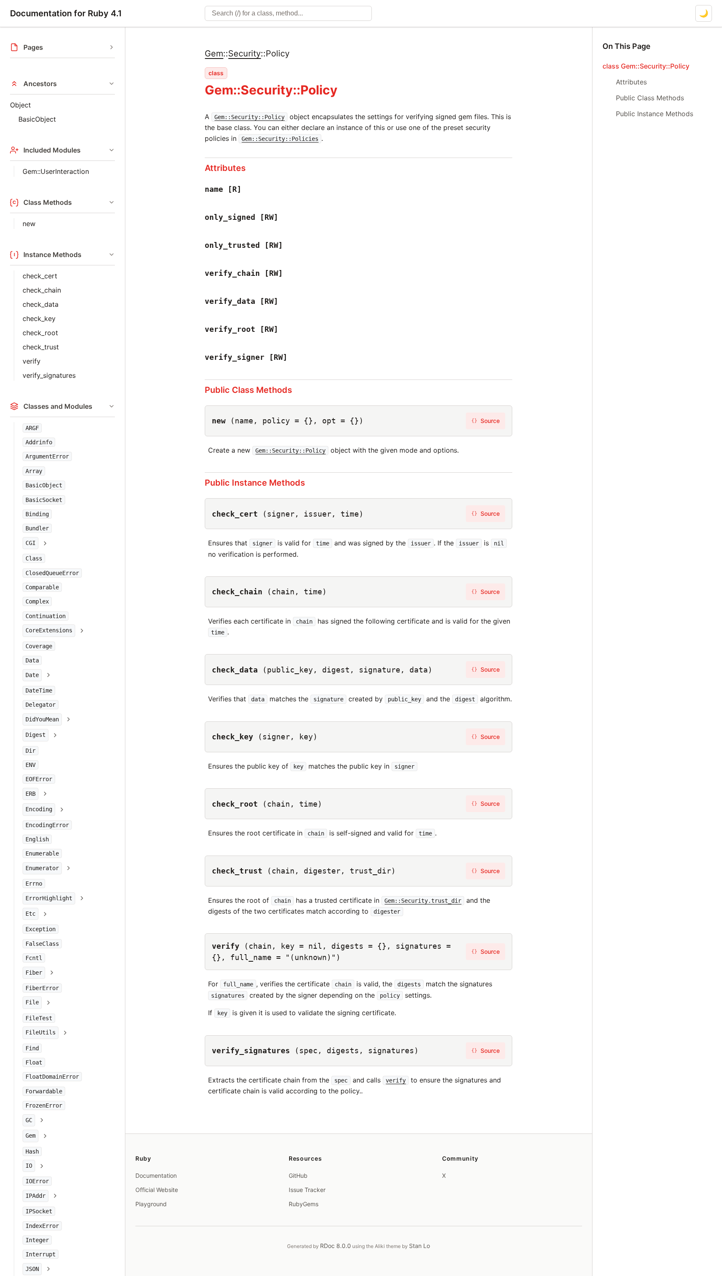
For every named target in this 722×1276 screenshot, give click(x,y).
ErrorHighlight (48, 898)
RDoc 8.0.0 (335, 1245)
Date (32, 675)
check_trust (41, 347)
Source (485, 420)
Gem (30, 1136)
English (37, 839)
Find (32, 1048)
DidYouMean (42, 719)
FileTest (38, 1018)
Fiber (33, 972)
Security (244, 53)
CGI (30, 543)
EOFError (38, 779)
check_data (40, 304)
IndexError (42, 1226)
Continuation (45, 616)
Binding (37, 514)
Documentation (156, 1175)
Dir (30, 750)
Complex (37, 602)
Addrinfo (38, 442)
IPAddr (35, 1195)
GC (28, 1120)
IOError (37, 1181)
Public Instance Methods (255, 483)
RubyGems (303, 1203)
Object (20, 105)
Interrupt (40, 1254)
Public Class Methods (248, 390)
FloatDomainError (52, 1077)
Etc (30, 913)
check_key (39, 318)
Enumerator (42, 868)
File (32, 1002)
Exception (40, 929)
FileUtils (40, 1032)
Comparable (42, 587)
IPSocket (38, 1211)
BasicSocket (43, 500)
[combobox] (288, 13)
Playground (151, 1203)
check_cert (40, 276)
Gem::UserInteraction (56, 171)
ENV (30, 765)
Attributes (225, 168)
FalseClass (42, 943)
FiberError (42, 988)
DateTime (38, 690)
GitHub (298, 1175)
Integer (37, 1240)
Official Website (156, 1189)
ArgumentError (47, 456)
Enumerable (42, 854)
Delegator (40, 705)
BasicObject (37, 119)
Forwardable (43, 1091)
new (29, 223)
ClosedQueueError (52, 573)
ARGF (32, 428)
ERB (30, 793)
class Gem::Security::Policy (646, 66)
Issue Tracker (307, 1189)
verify (32, 361)
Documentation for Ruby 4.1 (66, 13)
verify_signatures (49, 375)
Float (33, 1062)
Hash (32, 1151)
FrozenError (43, 1106)
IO (28, 1165)
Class (33, 558)
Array (33, 471)
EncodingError (47, 825)
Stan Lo (419, 1245)
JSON (32, 1269)
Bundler (37, 528)
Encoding (38, 809)
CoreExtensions (48, 630)
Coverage (38, 646)
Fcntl (33, 958)
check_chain (42, 290)
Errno (33, 884)
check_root (40, 333)
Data (32, 660)
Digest (35, 735)
